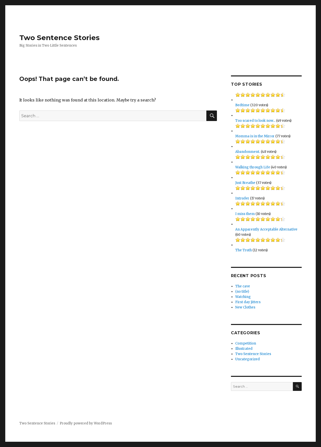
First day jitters (248, 302)
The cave (242, 286)
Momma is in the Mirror (255, 136)
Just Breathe (245, 183)
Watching (243, 297)
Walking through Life (252, 167)
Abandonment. (247, 152)
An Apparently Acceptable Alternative (266, 229)
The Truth (243, 250)
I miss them (245, 214)
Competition (245, 343)
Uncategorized (247, 359)
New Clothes (245, 307)
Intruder (242, 198)
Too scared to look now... (255, 121)
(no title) (242, 291)
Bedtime (242, 105)
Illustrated (244, 349)
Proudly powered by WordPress (86, 423)
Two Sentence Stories (59, 37)
